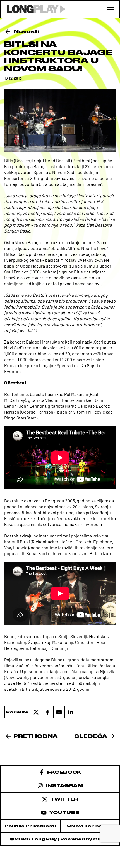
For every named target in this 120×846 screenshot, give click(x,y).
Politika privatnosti (30, 826)
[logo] (33, 9)
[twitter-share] (36, 712)
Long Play (44, 839)
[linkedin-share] (70, 712)
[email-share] (58, 712)
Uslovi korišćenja (90, 826)
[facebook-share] (47, 712)
